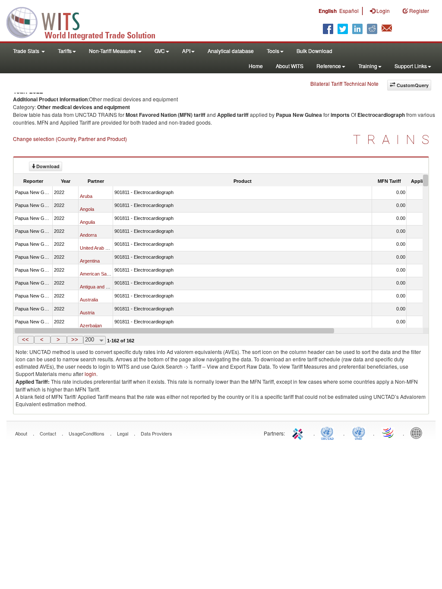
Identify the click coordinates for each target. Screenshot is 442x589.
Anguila (87, 222)
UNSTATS (358, 432)
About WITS (289, 65)
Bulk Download (314, 50)
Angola (87, 209)
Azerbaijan (91, 325)
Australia (89, 299)
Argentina (90, 260)
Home (256, 65)
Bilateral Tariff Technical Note (344, 83)
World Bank (418, 432)
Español (349, 10)
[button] (26, 340)
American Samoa (98, 273)
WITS (86, 21)
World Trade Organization (388, 432)
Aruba (86, 196)
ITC (299, 432)
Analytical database (231, 50)
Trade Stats (27, 50)
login (90, 373)
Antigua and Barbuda (101, 286)
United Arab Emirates (102, 248)
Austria (87, 312)
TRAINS (394, 139)
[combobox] (94, 340)
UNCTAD (329, 432)
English (328, 11)
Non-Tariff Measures (113, 50)
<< (25, 339)
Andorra (88, 235)
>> (74, 339)
